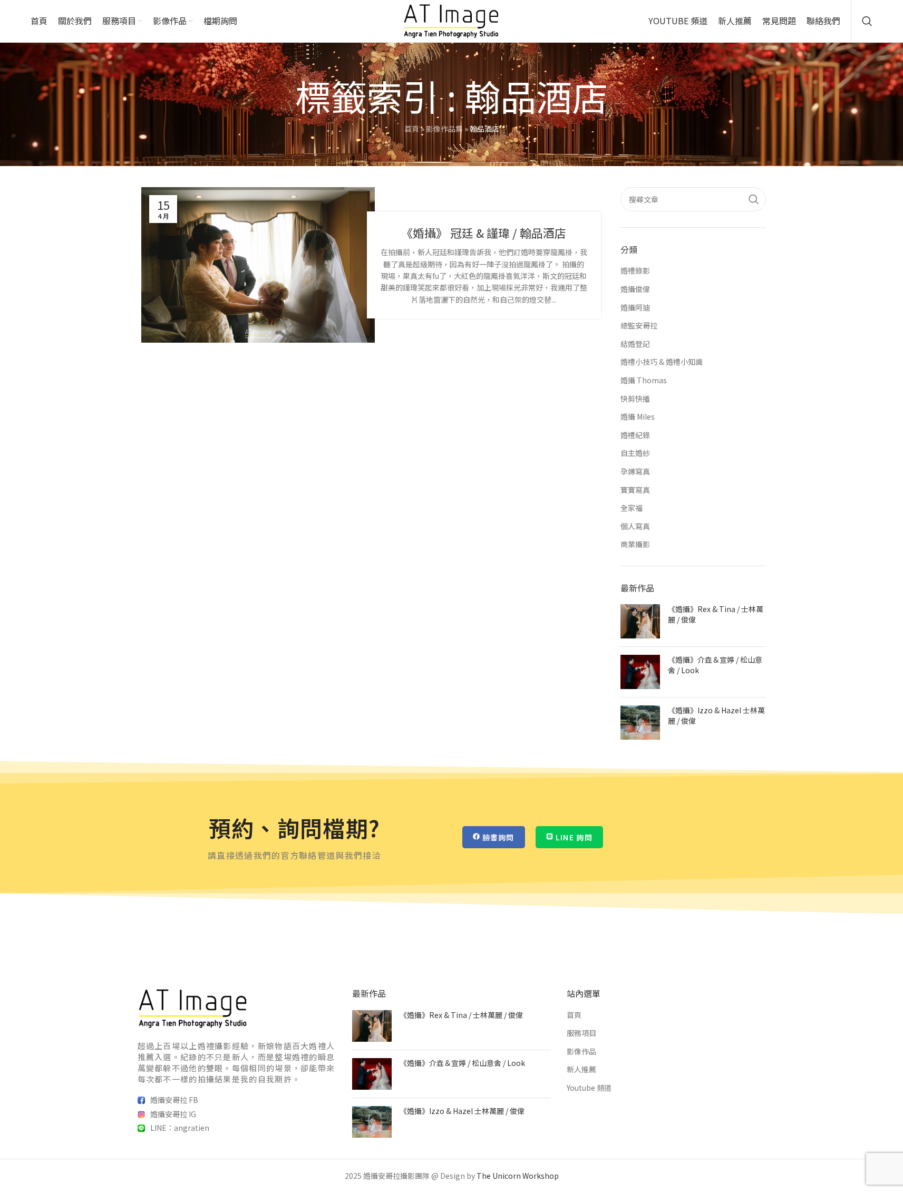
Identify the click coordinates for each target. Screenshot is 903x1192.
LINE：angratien (179, 1127)
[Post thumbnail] (640, 621)
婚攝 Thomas (643, 380)
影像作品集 (444, 128)
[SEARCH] (754, 199)
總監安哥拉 (638, 326)
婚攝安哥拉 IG (173, 1114)
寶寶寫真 (635, 490)
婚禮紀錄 (635, 435)
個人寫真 (635, 526)
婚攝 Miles (637, 417)
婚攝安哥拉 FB (174, 1099)
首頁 (411, 128)
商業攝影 (635, 544)
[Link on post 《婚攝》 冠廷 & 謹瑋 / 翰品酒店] (258, 265)
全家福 (631, 508)
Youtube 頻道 (589, 1088)
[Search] (867, 21)
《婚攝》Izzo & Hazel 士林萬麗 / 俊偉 (716, 715)
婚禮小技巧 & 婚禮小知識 (661, 362)
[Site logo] (451, 20)
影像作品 (581, 1051)
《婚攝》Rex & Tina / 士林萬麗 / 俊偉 (715, 614)
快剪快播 (635, 399)
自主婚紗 (635, 453)
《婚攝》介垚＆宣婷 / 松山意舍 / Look (715, 664)
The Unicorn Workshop (518, 1175)
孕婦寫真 (635, 472)
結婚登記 (635, 344)
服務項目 (581, 1033)
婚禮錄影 (635, 271)
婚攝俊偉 (635, 289)
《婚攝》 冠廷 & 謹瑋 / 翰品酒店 (483, 232)
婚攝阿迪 (635, 308)
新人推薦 (581, 1069)
